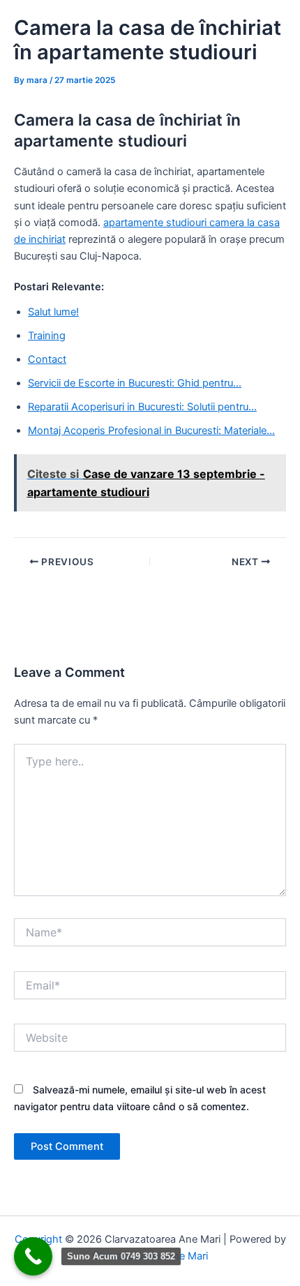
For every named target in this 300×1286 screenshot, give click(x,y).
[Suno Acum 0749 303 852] (33, 1256)
